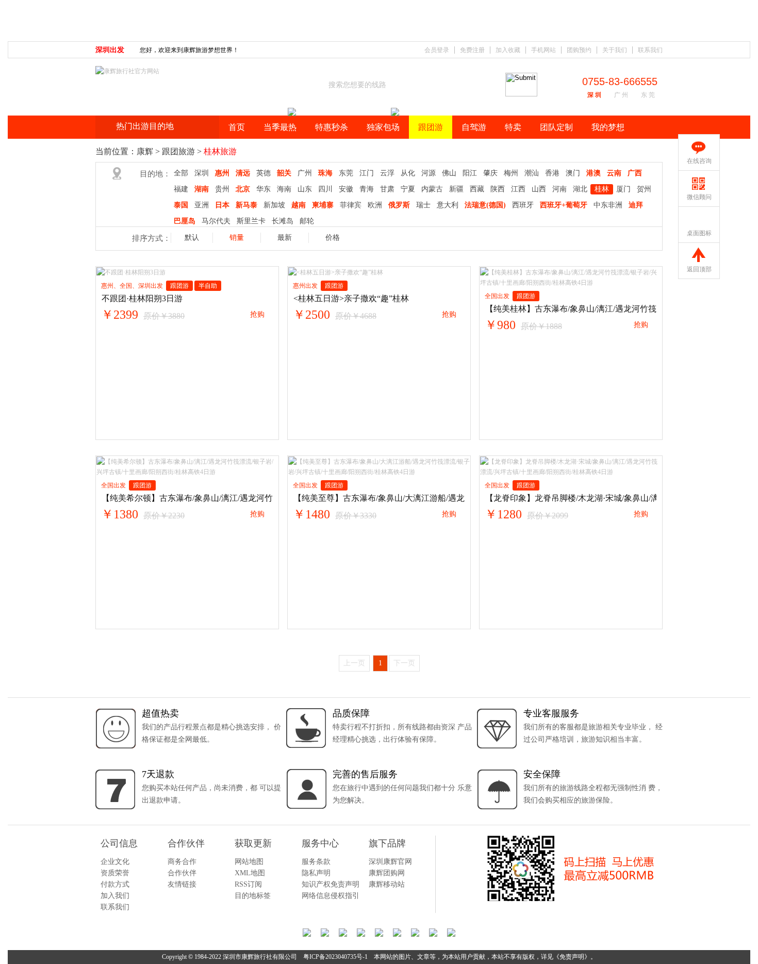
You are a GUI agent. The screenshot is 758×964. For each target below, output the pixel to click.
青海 (366, 189)
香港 (552, 173)
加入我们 (115, 896)
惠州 (222, 173)
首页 (236, 127)
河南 (559, 189)
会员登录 (436, 50)
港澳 (593, 173)
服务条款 (316, 861)
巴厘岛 (184, 221)
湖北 (580, 189)
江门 (366, 173)
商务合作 (182, 861)
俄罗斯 (399, 205)
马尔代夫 (216, 221)
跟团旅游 (178, 151)
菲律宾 (350, 205)
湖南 (201, 189)
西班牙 (523, 205)
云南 (614, 173)
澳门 (573, 173)
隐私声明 (316, 873)
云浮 (387, 173)
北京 (243, 189)
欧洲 (375, 205)
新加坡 (274, 205)
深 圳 (594, 95)
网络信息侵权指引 (330, 896)
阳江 (470, 173)
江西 (518, 189)
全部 (181, 173)
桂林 (602, 189)
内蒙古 (432, 189)
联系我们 (650, 50)
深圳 (201, 173)
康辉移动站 (387, 884)
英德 (263, 173)
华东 (263, 189)
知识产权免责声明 (330, 884)
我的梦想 (607, 127)
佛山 (449, 173)
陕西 (497, 189)
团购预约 (579, 50)
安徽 (346, 189)
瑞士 (423, 205)
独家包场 (383, 127)
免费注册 (472, 50)
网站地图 (249, 861)
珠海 (325, 173)
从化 (408, 173)
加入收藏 (508, 50)
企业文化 (115, 861)
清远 (243, 173)
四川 (325, 189)
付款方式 (115, 884)
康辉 (145, 151)
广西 (635, 173)
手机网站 (543, 50)
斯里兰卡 (251, 221)
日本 (222, 205)
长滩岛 (282, 221)
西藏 (477, 189)
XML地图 (250, 873)
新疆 (456, 189)
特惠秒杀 (331, 127)
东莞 (346, 173)
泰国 (181, 205)
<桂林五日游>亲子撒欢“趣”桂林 (351, 298)
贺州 (644, 189)
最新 (284, 237)
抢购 (257, 314)
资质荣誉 (115, 873)
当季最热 (279, 127)
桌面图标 (699, 233)
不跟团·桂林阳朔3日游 (142, 298)
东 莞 (648, 95)
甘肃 (387, 189)
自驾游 (474, 127)
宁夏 (408, 189)
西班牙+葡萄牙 (563, 205)
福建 (181, 189)
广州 (305, 173)
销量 (236, 237)
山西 (539, 189)
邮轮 (307, 221)
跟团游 (430, 127)
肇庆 (490, 173)
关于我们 (614, 50)
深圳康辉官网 (390, 861)
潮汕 (531, 173)
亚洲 (201, 205)
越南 (298, 205)
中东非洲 (608, 205)
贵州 (222, 189)
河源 (428, 173)
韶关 (284, 173)
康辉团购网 (387, 873)
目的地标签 (253, 896)
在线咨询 (699, 161)
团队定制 (556, 127)
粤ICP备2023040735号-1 (335, 956)
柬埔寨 (323, 205)
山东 (305, 189)
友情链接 (182, 884)
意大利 (447, 205)
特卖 (513, 127)
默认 (192, 237)
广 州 (621, 95)
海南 (284, 189)
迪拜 (636, 205)
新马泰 (246, 205)
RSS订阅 (248, 884)
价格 (332, 237)
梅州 (511, 173)
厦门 (623, 189)
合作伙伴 (182, 873)
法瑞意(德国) (485, 205)
